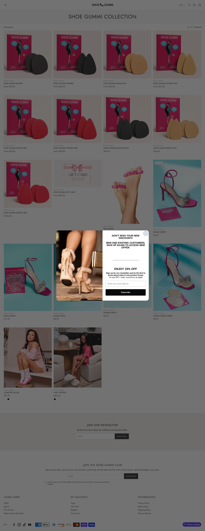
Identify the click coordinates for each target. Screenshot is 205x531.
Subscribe (125, 292)
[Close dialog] (146, 233)
